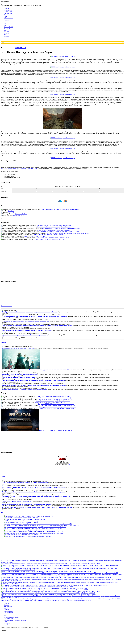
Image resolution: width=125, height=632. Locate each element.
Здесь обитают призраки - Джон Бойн (35, 236)
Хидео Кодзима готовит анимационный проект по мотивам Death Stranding (25, 482)
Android (6, 31)
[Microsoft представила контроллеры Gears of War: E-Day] (21, 522)
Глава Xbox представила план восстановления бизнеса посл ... (57, 399)
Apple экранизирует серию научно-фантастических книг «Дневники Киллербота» (27, 330)
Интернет (7, 623)
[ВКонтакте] (59, 201)
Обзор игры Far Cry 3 (21, 214)
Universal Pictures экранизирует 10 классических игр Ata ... (56, 430)
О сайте (6, 16)
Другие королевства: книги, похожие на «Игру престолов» (54, 225)
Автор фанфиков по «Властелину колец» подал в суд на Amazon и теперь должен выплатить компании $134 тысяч (37, 325)
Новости (6, 605)
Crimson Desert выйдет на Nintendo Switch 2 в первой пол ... (54, 396)
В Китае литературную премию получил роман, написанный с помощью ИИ (25, 321)
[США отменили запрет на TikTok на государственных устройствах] (24, 521)
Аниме (3, 476)
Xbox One (7, 28)
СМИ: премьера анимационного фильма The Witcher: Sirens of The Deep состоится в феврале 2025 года (33, 487)
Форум (6, 15)
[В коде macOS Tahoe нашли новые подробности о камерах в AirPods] (24, 519)
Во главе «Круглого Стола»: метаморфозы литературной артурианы (61, 228)
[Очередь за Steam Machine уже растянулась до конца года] (21, 534)
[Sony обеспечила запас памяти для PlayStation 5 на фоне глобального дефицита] (27, 536)
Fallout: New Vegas (18, 215)
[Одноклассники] (64, 201)
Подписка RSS (8, 611)
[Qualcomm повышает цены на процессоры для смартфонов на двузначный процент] (29, 530)
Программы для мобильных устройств (15, 620)
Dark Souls (11, 212)
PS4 (5, 25)
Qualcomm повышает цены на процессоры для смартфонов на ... (58, 398)
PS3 (18, 48)
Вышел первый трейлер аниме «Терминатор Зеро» (17, 501)
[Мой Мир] (66, 201)
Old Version (44, 627)
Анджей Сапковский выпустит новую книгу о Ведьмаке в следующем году (25, 335)
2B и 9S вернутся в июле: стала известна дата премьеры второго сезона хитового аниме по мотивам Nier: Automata (37, 507)
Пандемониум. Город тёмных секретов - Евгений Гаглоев (52, 237)
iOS (5, 30)
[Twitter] (61, 201)
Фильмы (6, 33)
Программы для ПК (10, 618)
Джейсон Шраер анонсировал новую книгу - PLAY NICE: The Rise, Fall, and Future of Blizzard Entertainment (35, 316)
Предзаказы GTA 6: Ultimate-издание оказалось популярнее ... (56, 404)
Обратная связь (8, 18)
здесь (69, 464)
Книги (6, 34)
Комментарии (8, 13)
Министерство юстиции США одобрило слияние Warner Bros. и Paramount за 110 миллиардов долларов (34, 385)
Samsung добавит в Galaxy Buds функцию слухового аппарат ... (57, 407)
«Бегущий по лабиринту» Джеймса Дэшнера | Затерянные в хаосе (60, 231)
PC (5, 22)
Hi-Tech (3, 513)
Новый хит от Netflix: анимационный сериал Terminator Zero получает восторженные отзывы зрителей (33, 492)
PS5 (5, 24)
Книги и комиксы (6, 306)
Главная (6, 8)
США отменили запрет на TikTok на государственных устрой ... (58, 405)
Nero (5, 615)
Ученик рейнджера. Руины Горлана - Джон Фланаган (48, 239)
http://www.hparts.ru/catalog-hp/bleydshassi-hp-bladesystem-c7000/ (19, 168)
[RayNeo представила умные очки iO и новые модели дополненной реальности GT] (28, 516)
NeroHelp (37, 627)
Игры (5, 621)
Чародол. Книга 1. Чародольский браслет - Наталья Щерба (53, 230)
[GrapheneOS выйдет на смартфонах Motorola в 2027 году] (21, 517)
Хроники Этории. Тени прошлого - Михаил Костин (48, 234)
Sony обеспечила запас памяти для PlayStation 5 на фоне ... (53, 401)
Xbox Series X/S (8, 27)
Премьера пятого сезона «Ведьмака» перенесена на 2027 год (20, 374)
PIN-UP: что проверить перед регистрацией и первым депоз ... (57, 408)
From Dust (11, 211)
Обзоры (6, 20)
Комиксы (6, 36)
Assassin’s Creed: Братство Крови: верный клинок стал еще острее (59, 209)
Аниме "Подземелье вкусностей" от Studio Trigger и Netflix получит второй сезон (26, 504)
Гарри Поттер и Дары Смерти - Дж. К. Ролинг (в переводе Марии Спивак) (67, 233)
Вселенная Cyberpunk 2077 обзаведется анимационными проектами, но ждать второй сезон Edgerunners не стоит (36, 496)
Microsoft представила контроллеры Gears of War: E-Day (51, 402)
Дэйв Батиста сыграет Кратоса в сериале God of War (18, 348)
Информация (8, 11)
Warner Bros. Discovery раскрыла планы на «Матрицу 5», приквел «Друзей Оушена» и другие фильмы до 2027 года (37, 369)
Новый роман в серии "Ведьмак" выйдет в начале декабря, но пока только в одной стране (29, 312)
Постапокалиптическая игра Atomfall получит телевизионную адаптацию (24, 389)
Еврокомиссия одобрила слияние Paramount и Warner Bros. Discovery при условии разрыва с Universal (33, 380)
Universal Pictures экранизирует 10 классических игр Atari (19, 377)
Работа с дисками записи (11, 617)
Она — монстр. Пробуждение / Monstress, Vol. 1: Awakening (54, 227)
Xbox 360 (23, 48)
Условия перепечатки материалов (10, 627)
